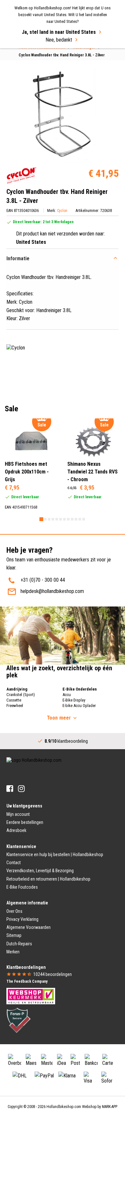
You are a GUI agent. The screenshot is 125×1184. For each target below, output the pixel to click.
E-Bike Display (74, 700)
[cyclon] (21, 175)
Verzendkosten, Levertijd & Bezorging (40, 870)
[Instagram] (21, 788)
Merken (13, 951)
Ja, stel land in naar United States (59, 32)
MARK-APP (109, 1106)
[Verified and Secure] (18, 1020)
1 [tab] (41, 519)
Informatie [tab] (17, 258)
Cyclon (62, 210)
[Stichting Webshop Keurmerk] (30, 995)
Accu (67, 694)
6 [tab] (61, 519)
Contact (13, 862)
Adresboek (16, 830)
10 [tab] (76, 519)
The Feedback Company (26, 981)
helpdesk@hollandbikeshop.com (52, 591)
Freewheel (14, 705)
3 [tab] (49, 519)
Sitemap (13, 935)
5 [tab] (57, 519)
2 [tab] (45, 519)
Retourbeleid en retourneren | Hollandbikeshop (48, 879)
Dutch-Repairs (19, 943)
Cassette (13, 700)
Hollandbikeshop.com (63, 1106)
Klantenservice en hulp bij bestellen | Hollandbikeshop (54, 854)
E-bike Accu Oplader (79, 705)
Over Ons (14, 911)
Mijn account (18, 814)
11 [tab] (80, 519)
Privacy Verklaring (22, 919)
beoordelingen (52, 974)
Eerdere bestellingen (24, 822)
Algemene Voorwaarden (28, 927)
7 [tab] (64, 519)
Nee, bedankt (59, 40)
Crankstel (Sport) (20, 694)
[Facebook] (9, 788)
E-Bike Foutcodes (22, 887)
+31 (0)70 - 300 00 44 (43, 580)
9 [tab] (72, 519)
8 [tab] (68, 519)
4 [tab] (53, 519)
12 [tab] (84, 519)
